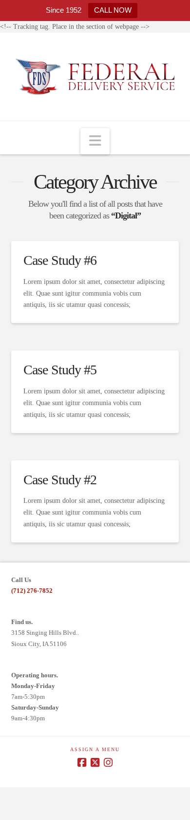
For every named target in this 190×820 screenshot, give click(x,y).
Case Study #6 (59, 260)
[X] (95, 762)
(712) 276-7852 (32, 590)
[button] (95, 141)
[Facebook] (81, 762)
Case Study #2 (59, 479)
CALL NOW (113, 10)
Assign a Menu (95, 749)
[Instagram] (108, 762)
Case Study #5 (59, 369)
